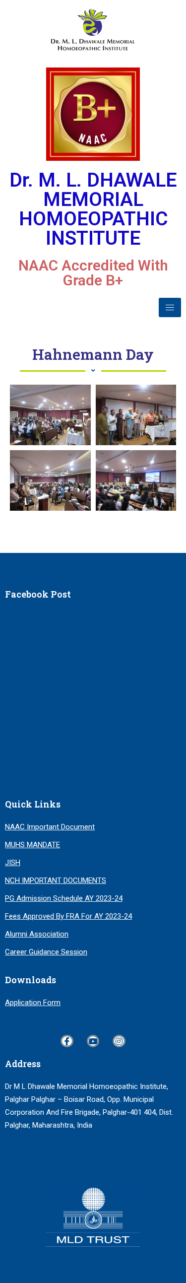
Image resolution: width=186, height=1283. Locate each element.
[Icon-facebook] (67, 1041)
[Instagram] (119, 1041)
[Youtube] (93, 1041)
